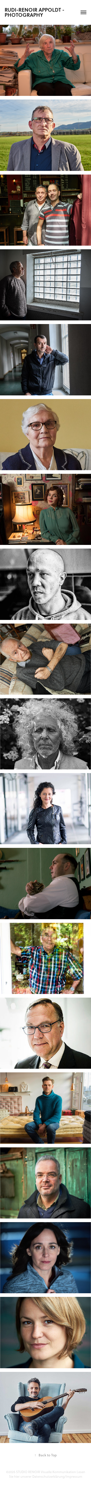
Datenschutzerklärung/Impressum (57, 1476)
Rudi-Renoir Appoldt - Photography (35, 12)
